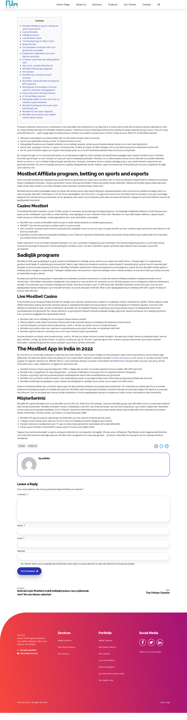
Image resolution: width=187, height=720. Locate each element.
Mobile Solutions (65, 640)
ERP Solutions (63, 654)
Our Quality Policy (106, 680)
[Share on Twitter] (161, 446)
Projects (112, 4)
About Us (81, 4)
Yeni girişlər (28, 71)
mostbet (22, 446)
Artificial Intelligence (107, 667)
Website (21, 551)
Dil (158, 4)
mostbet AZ (32, 446)
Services (97, 4)
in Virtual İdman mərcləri (34, 96)
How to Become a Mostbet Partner (39, 93)
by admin (44, 458)
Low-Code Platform (107, 660)
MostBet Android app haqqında (37, 68)
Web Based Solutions (66, 647)
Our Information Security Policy (111, 673)
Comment (23, 494)
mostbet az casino (32, 161)
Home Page (63, 4)
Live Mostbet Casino (32, 38)
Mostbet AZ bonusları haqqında (37, 111)
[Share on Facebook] (156, 446)
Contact (146, 4)
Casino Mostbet (30, 32)
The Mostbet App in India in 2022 (38, 41)
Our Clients (130, 4)
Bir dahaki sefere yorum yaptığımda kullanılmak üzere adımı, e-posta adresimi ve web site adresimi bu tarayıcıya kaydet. (78, 563)
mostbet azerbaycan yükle (123, 357)
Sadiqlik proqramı (30, 35)
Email (20, 538)
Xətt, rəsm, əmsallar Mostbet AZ (37, 65)
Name (21, 525)
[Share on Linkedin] (167, 446)
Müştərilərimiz (29, 44)
